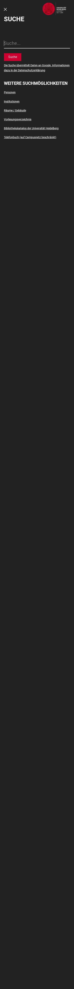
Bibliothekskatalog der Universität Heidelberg (31, 128)
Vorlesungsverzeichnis (17, 119)
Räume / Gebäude (15, 110)
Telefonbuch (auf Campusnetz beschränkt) (30, 137)
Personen (10, 92)
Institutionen (12, 101)
